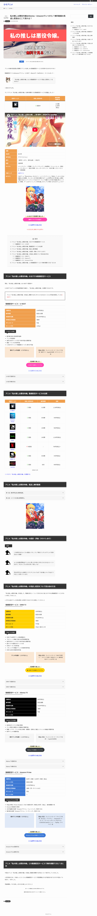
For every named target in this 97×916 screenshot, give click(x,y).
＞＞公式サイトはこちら (35, 370)
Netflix (12, 449)
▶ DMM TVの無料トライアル (35, 670)
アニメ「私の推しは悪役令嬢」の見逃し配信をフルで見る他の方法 (30, 254)
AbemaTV (12, 431)
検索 (91, 16)
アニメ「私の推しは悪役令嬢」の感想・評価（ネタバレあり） (29, 251)
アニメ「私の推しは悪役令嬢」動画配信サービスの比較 (27, 246)
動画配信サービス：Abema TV (23, 258)
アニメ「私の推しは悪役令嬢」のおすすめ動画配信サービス (28, 242)
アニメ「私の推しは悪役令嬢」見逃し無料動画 (25, 249)
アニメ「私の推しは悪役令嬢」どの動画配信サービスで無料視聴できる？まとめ (34, 263)
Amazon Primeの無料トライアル (35, 835)
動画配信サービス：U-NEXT (22, 244)
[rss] (90, 1)
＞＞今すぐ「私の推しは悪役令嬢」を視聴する (17, 474)
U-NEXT (12, 410)
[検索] (92, 1)
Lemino (12, 467)
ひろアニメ (8, 4)
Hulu (12, 440)
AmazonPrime (12, 421)
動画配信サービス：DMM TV (22, 256)
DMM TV (12, 459)
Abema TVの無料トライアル (35, 750)
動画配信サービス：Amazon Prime (24, 260)
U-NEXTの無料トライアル (35, 365)
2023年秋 (7, 21)
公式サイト (21, 173)
